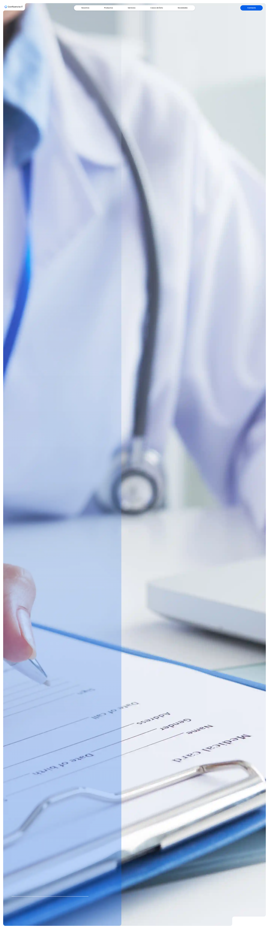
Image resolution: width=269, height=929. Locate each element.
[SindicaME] (263, 925)
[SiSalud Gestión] (237, 925)
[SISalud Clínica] (243, 925)
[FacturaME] (257, 925)
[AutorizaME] (250, 925)
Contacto (251, 8)
